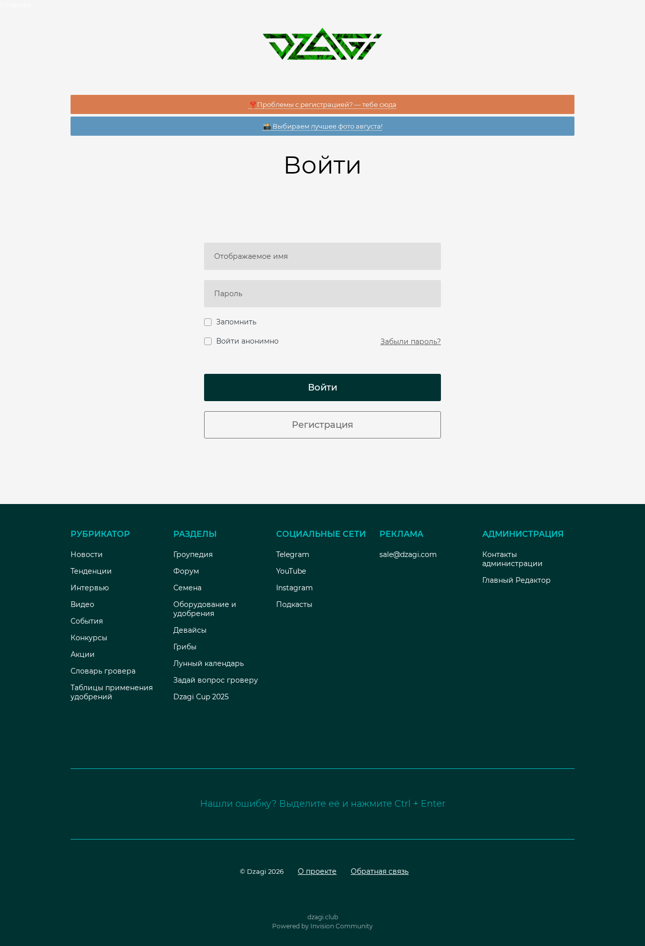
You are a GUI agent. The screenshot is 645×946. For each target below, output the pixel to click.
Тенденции (91, 571)
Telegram (292, 554)
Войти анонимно (247, 341)
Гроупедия (193, 554)
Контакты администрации (512, 559)
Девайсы (190, 630)
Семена (187, 587)
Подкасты (294, 604)
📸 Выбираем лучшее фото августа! (322, 126)
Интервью (90, 587)
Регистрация (322, 424)
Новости (87, 554)
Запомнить (236, 321)
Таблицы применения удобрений (112, 692)
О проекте (317, 871)
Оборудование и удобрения (204, 609)
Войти (322, 387)
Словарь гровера (103, 671)
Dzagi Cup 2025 (201, 696)
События (87, 621)
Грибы (185, 646)
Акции (83, 654)
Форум (186, 571)
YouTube (291, 571)
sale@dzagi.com (408, 554)
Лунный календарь (208, 663)
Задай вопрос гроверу (215, 680)
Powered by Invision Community (322, 926)
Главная (17, 5)
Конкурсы (89, 637)
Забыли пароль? (410, 341)
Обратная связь (380, 871)
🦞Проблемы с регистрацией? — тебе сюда (323, 104)
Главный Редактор (516, 580)
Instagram (294, 587)
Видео (82, 604)
